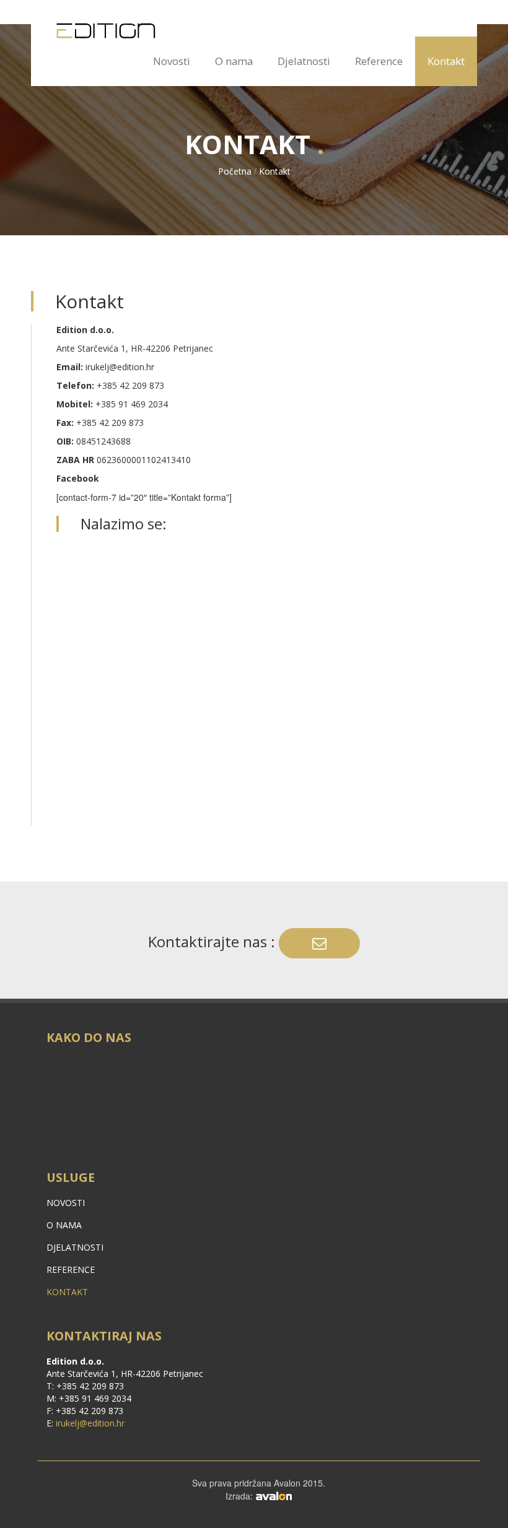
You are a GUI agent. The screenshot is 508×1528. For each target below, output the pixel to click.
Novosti (171, 61)
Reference (379, 61)
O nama (234, 61)
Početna (235, 171)
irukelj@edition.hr (119, 367)
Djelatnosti (304, 61)
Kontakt (446, 61)
